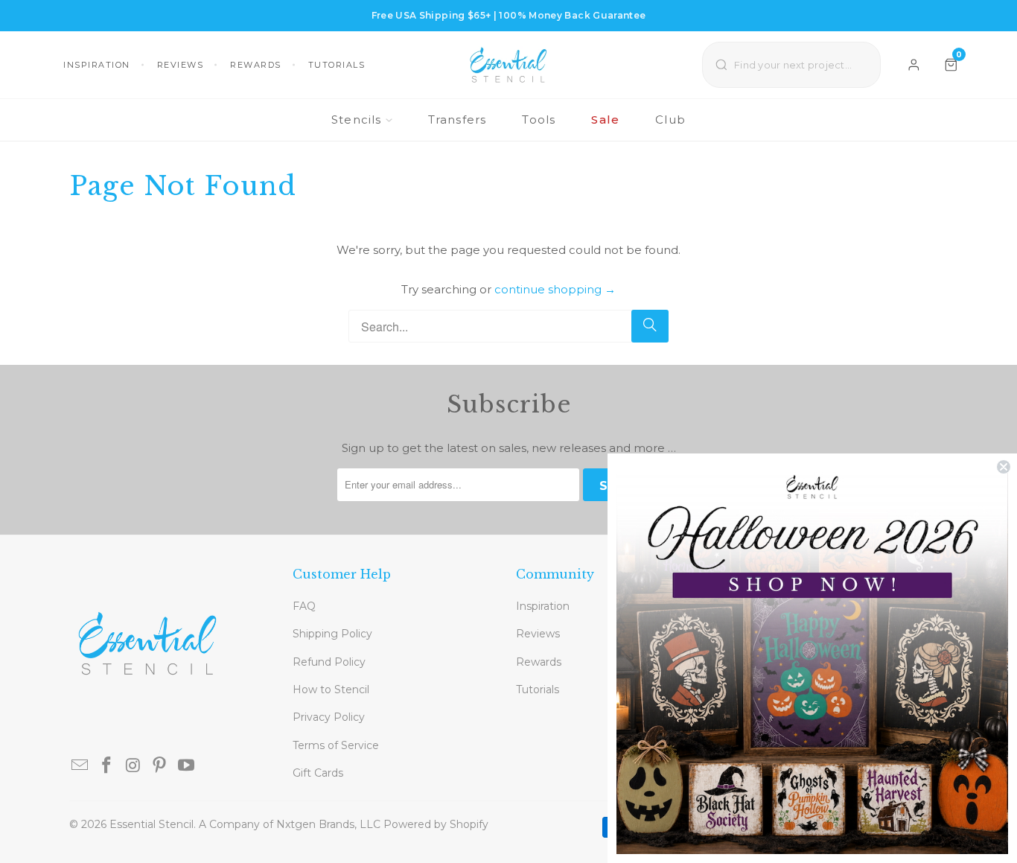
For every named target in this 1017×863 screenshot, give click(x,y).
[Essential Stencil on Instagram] (133, 766)
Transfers (457, 119)
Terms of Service (336, 745)
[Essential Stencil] (508, 64)
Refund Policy (329, 662)
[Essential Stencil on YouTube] (187, 766)
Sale (605, 119)
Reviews (180, 65)
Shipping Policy (332, 633)
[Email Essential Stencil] (80, 766)
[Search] (650, 326)
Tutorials (337, 65)
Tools (538, 119)
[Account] (914, 64)
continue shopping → (555, 289)
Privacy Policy (329, 717)
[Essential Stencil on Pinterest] (160, 766)
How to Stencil (331, 689)
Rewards (255, 65)
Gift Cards (318, 773)
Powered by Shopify (435, 824)
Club (670, 119)
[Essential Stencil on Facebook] (107, 766)
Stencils (356, 119)
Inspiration (96, 65)
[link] (812, 658)
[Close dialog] (1003, 466)
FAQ (304, 606)
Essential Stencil (151, 824)
